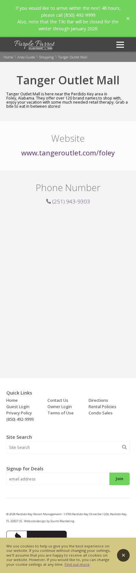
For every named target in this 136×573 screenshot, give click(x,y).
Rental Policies (102, 406)
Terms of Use (60, 413)
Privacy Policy (19, 413)
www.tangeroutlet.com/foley (68, 152)
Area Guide (26, 57)
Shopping (46, 57)
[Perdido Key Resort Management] (34, 48)
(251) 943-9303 (71, 201)
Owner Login (59, 406)
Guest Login (17, 406)
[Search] (124, 447)
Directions (98, 400)
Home (8, 57)
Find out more (77, 564)
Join (119, 478)
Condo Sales (101, 413)
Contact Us (57, 400)
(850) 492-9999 (20, 419)
